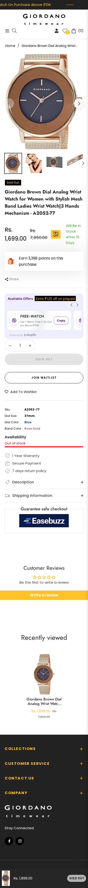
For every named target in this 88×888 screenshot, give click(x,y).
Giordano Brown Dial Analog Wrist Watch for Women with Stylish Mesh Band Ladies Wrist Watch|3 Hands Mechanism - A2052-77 (44, 701)
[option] (44, 101)
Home (10, 45)
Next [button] (79, 103)
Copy (61, 320)
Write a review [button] (44, 595)
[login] (55, 31)
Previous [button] (9, 103)
